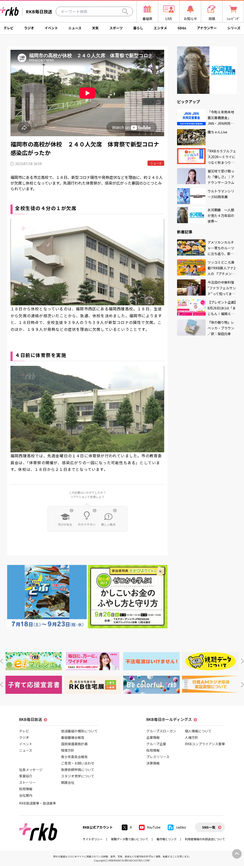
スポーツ (116, 27)
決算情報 (153, 763)
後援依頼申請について (77, 769)
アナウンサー (207, 27)
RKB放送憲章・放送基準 (37, 803)
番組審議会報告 (72, 737)
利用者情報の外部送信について (205, 839)
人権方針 (191, 737)
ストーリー (27, 782)
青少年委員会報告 (74, 756)
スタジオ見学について (77, 776)
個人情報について (198, 731)
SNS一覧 (208, 827)
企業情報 (153, 737)
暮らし (138, 27)
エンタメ (160, 27)
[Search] (125, 11)
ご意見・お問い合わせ (77, 763)
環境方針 (67, 750)
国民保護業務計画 (74, 743)
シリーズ (233, 27)
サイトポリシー (93, 839)
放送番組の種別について (79, 731)
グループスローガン (161, 731)
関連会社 (67, 782)
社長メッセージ (30, 769)
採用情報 (25, 788)
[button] (1, 661)
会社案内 (25, 795)
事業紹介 (25, 776)
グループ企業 (156, 743)
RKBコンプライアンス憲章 (205, 743)
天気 (95, 27)
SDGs (182, 27)
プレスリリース (157, 756)
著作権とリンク (167, 839)
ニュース (74, 27)
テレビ (9, 27)
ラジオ (29, 27)
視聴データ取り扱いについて (129, 839)
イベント (51, 27)
